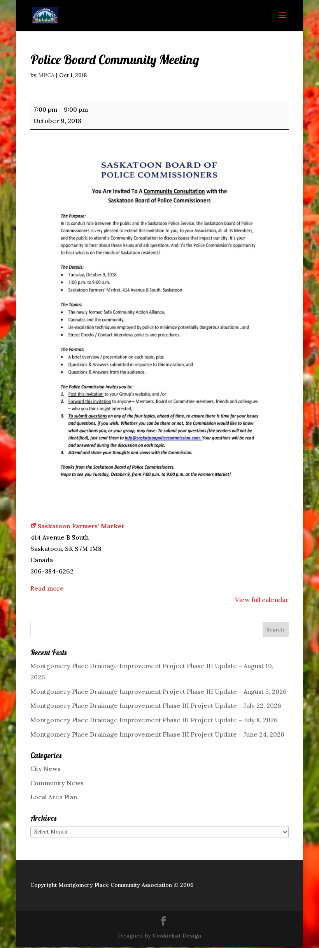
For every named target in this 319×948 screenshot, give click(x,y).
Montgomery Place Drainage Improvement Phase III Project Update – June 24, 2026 (157, 734)
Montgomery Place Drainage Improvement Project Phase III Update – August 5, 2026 (158, 691)
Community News (57, 783)
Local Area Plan (53, 797)
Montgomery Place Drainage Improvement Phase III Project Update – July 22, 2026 (155, 705)
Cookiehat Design (177, 935)
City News (45, 768)
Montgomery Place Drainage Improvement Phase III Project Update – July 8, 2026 (154, 720)
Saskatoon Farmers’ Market (80, 526)
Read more (47, 588)
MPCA (46, 75)
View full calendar (262, 599)
